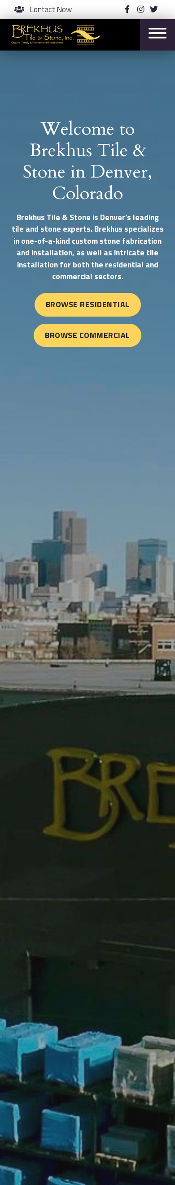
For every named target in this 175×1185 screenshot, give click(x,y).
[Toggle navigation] (157, 34)
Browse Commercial (87, 335)
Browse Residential (88, 304)
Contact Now (50, 9)
